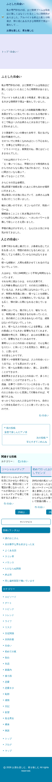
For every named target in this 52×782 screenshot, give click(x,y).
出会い (45, 415)
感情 (7, 700)
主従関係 (9, 633)
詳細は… (22, 512)
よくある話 (10, 550)
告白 (7, 657)
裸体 (7, 724)
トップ (5, 51)
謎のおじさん (12, 538)
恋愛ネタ (9, 687)
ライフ (8, 621)
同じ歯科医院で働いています (19, 580)
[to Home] (2, 17)
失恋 (7, 663)
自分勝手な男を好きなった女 (19, 544)
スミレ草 (9, 556)
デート (8, 602)
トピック (9, 609)
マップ (8, 750)
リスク (8, 627)
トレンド (9, 615)
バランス (9, 562)
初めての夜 (10, 651)
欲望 (7, 712)
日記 (7, 706)
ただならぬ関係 (13, 568)
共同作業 (9, 639)
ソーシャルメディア (13, 469)
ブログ (8, 744)
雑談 (7, 730)
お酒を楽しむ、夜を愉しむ (20, 30)
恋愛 (7, 681)
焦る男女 (9, 718)
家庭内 (8, 669)
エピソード (10, 596)
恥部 (7, 693)
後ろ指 (8, 675)
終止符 (8, 574)
